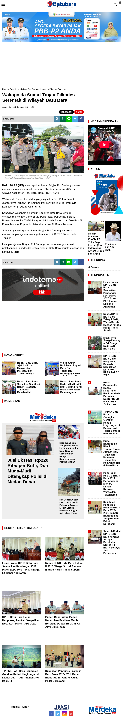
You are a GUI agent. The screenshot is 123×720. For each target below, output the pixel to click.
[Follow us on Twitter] (57, 713)
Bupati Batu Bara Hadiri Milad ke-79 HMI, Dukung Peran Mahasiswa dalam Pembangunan (71, 387)
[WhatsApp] (63, 119)
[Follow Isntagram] (64, 713)
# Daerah (93, 267)
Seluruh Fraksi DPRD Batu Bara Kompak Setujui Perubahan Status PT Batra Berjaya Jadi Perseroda (111, 542)
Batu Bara (14, 89)
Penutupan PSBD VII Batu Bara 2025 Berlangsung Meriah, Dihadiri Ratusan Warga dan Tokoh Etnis (111, 484)
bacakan (67, 112)
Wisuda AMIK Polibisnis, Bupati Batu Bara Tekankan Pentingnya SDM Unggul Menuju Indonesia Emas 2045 (63, 370)
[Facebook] (81, 119)
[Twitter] (75, 119)
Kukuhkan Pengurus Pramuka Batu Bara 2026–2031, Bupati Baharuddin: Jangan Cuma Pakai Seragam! (111, 513)
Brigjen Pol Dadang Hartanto (34, 89)
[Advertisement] (61, 64)
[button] (120, 1)
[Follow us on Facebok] (51, 713)
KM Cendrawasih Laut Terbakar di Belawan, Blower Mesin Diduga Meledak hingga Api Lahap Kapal (68, 506)
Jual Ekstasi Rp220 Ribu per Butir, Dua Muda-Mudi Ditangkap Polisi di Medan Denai (28, 471)
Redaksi (15, 707)
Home (5, 89)
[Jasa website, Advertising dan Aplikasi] (43, 303)
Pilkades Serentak (58, 89)
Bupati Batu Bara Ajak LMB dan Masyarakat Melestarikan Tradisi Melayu (27, 368)
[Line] (69, 119)
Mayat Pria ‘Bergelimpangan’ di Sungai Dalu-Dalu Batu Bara (111, 343)
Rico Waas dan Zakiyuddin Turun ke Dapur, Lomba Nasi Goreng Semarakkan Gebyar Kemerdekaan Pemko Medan (68, 452)
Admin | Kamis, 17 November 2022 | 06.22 (18, 107)
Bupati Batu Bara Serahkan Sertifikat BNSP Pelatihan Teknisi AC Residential (28, 387)
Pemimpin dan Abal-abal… (111, 247)
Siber (25, 707)
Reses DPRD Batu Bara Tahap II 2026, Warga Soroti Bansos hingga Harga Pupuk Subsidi (63, 566)
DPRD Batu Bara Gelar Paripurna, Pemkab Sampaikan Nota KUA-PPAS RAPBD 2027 (20, 620)
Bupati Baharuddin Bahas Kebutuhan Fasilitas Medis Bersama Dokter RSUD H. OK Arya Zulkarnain (112, 393)
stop (79, 112)
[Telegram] (57, 119)
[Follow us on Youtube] (71, 713)
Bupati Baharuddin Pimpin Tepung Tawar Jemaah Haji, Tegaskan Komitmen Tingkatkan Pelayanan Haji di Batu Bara (111, 453)
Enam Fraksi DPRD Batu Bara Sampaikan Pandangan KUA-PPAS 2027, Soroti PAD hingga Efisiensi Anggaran (110, 294)
